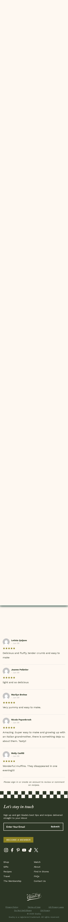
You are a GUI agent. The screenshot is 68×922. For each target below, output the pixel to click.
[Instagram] (6, 850)
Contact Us (40, 881)
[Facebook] (12, 850)
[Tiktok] (30, 850)
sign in (14, 782)
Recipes (7, 871)
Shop (6, 862)
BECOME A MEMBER (18, 839)
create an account (31, 782)
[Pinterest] (18, 850)
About (37, 867)
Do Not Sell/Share (23, 910)
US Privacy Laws (56, 907)
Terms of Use (34, 907)
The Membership (12, 881)
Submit (55, 826)
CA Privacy (45, 910)
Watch (37, 862)
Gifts (5, 867)
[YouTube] (24, 850)
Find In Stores (41, 871)
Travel (6, 876)
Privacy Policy (12, 907)
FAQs (36, 876)
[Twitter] (36, 850)
